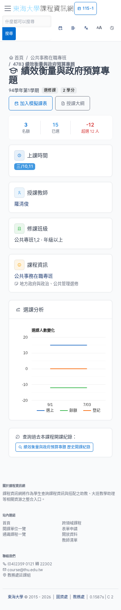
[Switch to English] (86, 27)
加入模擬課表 (33, 103)
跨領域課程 (71, 523)
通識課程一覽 (14, 534)
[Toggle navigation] (8, 8)
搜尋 (9, 33)
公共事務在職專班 (48, 57)
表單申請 (69, 528)
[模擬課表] (60, 27)
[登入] (73, 27)
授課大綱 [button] (75, 103)
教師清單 (69, 540)
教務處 (79, 596)
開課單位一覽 (14, 528)
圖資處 (62, 596)
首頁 (18, 57)
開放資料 (69, 534)
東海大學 (15, 596)
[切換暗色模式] (112, 27)
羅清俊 (21, 204)
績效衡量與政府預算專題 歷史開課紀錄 (57, 447)
